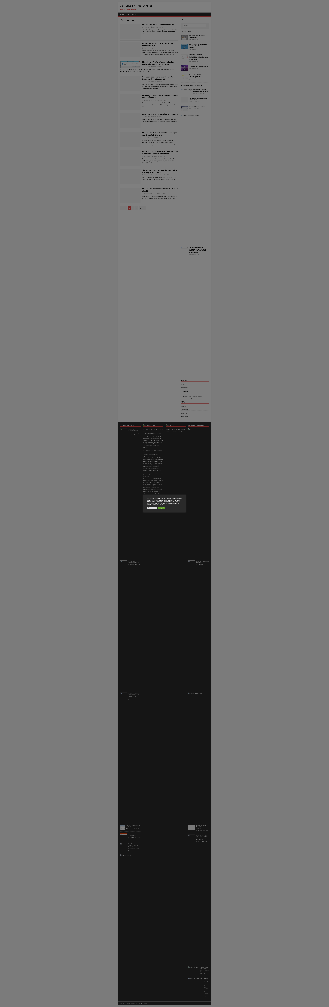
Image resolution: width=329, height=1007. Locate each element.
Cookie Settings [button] (152, 508)
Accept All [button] (161, 508)
